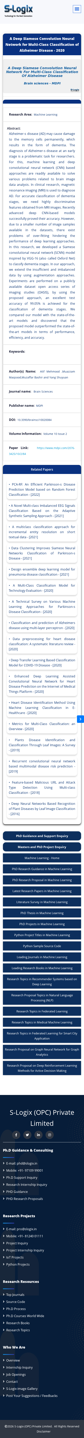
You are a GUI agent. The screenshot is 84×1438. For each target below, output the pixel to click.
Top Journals (15, 1295)
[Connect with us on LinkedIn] (38, 1135)
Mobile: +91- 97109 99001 (24, 1170)
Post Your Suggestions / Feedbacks (32, 1396)
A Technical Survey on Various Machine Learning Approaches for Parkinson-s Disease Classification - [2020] (42, 606)
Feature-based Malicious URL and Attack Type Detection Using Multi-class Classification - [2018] (42, 787)
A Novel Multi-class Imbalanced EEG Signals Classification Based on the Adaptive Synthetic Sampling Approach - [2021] (42, 510)
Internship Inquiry (19, 1367)
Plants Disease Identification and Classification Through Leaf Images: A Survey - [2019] (42, 745)
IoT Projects (15, 1257)
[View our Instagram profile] (50, 1135)
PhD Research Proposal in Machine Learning (42, 880)
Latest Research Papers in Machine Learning (42, 891)
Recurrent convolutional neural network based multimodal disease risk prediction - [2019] (42, 766)
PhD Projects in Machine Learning (42, 924)
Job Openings (16, 1374)
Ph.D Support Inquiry (21, 1177)
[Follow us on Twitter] (27, 1135)
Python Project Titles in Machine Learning (42, 935)
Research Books (18, 1323)
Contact (12, 1381)
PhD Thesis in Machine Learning (42, 913)
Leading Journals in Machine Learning (42, 957)
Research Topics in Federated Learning (42, 1011)
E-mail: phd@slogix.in (21, 1163)
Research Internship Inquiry (26, 1184)
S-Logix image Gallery (22, 1388)
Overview (13, 1360)
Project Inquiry (17, 1243)
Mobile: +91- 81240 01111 (24, 1236)
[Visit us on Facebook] (16, 1135)
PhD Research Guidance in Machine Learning (42, 869)
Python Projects (18, 1264)
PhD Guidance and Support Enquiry (42, 836)
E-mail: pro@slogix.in (21, 1229)
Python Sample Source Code (42, 946)
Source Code (15, 1302)
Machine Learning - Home (42, 858)
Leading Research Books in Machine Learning (42, 968)
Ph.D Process (16, 1309)
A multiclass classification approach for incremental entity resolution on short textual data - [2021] (42, 532)
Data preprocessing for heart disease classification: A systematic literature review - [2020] (42, 644)
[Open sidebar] (80, 719)
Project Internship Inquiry (25, 1250)
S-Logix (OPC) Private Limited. (33, 1426)
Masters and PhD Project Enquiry (42, 847)
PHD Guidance (17, 1192)
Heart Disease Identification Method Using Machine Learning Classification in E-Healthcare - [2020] (42, 707)
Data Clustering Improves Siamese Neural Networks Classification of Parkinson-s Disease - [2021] (42, 553)
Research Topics (18, 1330)
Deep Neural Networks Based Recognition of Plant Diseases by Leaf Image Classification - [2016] (42, 808)
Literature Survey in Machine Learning (42, 902)
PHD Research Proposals (24, 1199)
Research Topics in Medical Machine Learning (42, 1022)
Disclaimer (42, 1431)
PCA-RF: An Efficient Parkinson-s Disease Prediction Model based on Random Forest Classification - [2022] (42, 489)
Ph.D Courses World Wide (25, 1316)
